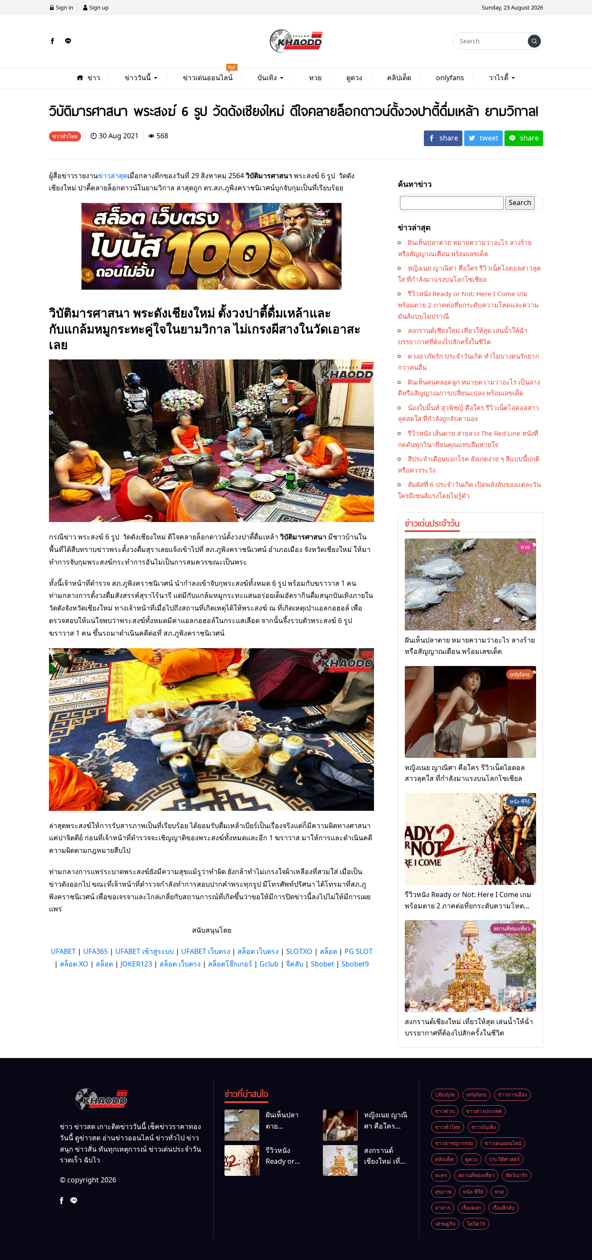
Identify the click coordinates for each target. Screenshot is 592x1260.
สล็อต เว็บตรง (258, 951)
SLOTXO (299, 951)
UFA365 (95, 951)
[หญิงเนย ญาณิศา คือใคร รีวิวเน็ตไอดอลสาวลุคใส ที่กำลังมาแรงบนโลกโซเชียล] (470, 712)
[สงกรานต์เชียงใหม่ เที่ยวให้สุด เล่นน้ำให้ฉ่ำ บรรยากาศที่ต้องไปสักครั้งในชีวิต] (470, 966)
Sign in (64, 7)
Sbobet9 (355, 964)
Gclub (269, 964)
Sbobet (322, 964)
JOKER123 (136, 964)
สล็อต (328, 951)
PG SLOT (359, 951)
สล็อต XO (74, 964)
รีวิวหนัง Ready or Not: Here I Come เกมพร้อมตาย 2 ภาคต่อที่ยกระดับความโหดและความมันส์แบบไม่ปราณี (468, 304)
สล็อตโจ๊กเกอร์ (230, 964)
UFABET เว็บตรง (205, 951)
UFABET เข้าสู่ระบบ (144, 951)
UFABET (63, 951)
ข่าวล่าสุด (112, 175)
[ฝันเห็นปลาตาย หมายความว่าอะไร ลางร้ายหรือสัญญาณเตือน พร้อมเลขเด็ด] (470, 584)
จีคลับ (294, 964)
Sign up (98, 7)
